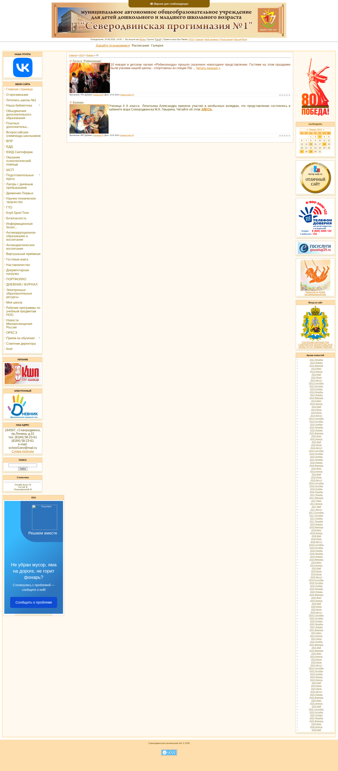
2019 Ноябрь (316, 586)
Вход (244, 39)
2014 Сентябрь (316, 418)
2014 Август (316, 415)
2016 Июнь (316, 477)
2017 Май (316, 506)
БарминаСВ (98, 95)
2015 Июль (316, 445)
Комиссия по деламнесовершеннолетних (315, 293)
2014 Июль (316, 412)
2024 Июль (316, 689)
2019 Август (316, 577)
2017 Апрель (316, 504)
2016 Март (316, 468)
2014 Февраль (316, 398)
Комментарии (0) (127, 95)
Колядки (78, 102)
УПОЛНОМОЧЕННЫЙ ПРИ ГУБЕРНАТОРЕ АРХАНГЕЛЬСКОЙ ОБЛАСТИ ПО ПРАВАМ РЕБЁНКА (315, 344)
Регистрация (226, 39)
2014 (81, 55)
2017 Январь (316, 495)
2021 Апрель (316, 636)
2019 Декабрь (316, 589)
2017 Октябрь (316, 515)
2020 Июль (316, 609)
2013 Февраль (316, 365)
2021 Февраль (316, 630)
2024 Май (316, 683)
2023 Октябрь (316, 671)
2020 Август (316, 612)
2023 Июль (316, 662)
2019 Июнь (316, 571)
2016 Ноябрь (316, 489)
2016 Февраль (316, 465)
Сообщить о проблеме (33, 602)
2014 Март (316, 401)
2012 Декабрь (316, 360)
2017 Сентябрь (316, 512)
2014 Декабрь (316, 427)
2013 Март (316, 368)
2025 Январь (316, 694)
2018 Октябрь (316, 548)
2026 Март (316, 724)
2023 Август (316, 665)
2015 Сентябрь (316, 451)
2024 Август (316, 692)
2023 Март (316, 653)
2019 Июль (316, 574)
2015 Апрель (316, 439)
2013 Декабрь (316, 392)
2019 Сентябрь (316, 580)
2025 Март (316, 700)
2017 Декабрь (316, 521)
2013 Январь (316, 363)
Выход (238, 39)
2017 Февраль (316, 498)
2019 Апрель (316, 565)
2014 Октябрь (316, 421)
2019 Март (316, 562)
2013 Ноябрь (316, 389)
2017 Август (316, 509)
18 (324, 144)
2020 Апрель (316, 600)
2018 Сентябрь (316, 545)
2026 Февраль (316, 721)
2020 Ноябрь (316, 621)
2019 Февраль (316, 559)
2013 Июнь (316, 377)
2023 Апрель (316, 656)
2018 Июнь (316, 539)
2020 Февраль (316, 595)
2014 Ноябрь (316, 424)
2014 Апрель (316, 404)
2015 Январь (316, 430)
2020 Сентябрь (316, 615)
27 (302, 151)
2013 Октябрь (316, 386)
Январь (90, 55)
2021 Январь (316, 627)
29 (311, 151)
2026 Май (316, 730)
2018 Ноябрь (316, 551)
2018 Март (316, 530)
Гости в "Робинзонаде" (87, 61)
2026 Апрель (316, 727)
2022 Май (316, 647)
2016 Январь (316, 462)
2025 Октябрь (316, 712)
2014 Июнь (316, 410)
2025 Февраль (316, 697)
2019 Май (316, 568)
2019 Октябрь (316, 583)
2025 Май (316, 706)
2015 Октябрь (316, 454)
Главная (199, 39)
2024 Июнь (316, 686)
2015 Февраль (316, 433)
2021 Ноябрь (316, 642)
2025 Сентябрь (316, 709)
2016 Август (316, 480)
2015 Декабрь (316, 459)
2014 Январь (316, 395)
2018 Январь (316, 524)
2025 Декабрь (316, 718)
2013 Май (316, 374)
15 (311, 144)
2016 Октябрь (316, 486)
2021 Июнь (316, 639)
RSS (191, 39)
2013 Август (316, 380)
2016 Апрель (316, 471)
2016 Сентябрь (316, 483)
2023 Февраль (316, 650)
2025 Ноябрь (316, 715)
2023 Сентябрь (316, 668)
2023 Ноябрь (316, 674)
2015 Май (316, 442)
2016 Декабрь (316, 492)
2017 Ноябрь (316, 518)
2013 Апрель (316, 371)
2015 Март (316, 436)
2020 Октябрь (316, 618)
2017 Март (316, 501)
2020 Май (316, 603)
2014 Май (316, 407)
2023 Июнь (316, 659)
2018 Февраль (316, 527)
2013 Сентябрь (316, 383)
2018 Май (316, 536)
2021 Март (316, 633)
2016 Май (316, 474)
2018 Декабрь (316, 553)
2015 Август (316, 448)
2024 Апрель (316, 680)
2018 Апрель (316, 533)
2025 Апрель (316, 703)
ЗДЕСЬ (206, 109)
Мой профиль (211, 39)
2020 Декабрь (316, 624)
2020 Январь (316, 592)
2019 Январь (316, 556)
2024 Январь (316, 677)
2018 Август (316, 542)
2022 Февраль (316, 645)
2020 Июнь (316, 606)
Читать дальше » (208, 68)
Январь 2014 (315, 129)
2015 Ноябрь (316, 457)
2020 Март (316, 598)
